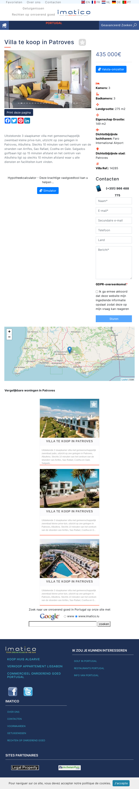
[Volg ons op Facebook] (12, 691)
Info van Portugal (86, 675)
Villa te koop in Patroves (69, 441)
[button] (10, 79)
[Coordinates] (69, 350)
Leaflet (125, 379)
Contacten (53, 2)
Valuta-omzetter (112, 69)
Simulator (49, 190)
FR (98, 2)
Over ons (34, 2)
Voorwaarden (16, 726)
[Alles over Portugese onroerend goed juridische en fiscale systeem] (25, 767)
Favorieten (14, 2)
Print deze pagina (19, 112)
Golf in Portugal (85, 661)
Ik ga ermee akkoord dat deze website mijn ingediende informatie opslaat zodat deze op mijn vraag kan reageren (112, 300)
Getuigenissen (33, 8)
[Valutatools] (69, 767)
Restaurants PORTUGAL (89, 668)
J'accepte (121, 783)
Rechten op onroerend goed (33, 14)
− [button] (9, 337)
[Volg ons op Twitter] (28, 691)
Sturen (113, 319)
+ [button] (9, 331)
